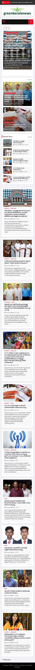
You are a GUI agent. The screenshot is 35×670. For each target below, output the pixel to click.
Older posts (7, 659)
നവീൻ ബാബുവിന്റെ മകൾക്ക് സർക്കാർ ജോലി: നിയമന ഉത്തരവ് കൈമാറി (21, 152)
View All (30, 79)
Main (13, 93)
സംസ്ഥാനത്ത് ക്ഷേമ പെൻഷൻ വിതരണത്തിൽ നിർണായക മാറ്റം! (21, 179)
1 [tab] (27, 33)
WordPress (17, 667)
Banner (7, 32)
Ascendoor (22, 665)
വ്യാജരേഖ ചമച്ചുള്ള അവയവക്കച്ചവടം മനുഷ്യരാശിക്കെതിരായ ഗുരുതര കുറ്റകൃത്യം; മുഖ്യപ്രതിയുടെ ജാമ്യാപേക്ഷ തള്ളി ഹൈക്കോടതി (17, 43)
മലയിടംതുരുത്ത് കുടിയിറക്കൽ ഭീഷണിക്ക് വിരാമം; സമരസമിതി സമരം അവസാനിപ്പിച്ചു (17, 502)
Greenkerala (7, 67)
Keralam (13, 32)
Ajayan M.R (8, 642)
